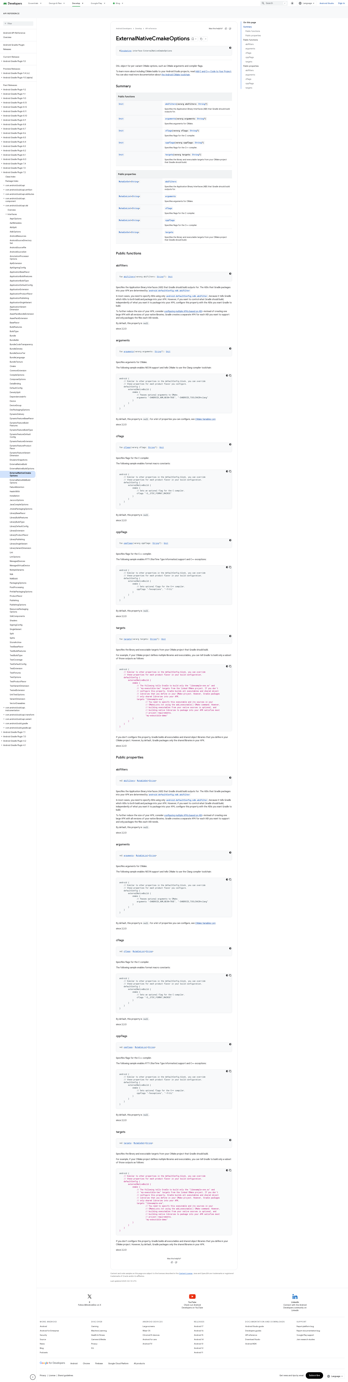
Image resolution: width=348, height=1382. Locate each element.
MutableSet (124, 181)
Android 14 (198, 1339)
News (42, 1344)
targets (169, 154)
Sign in (341, 3)
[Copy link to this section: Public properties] (146, 757)
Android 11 (198, 1352)
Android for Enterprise (49, 1330)
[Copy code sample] (230, 375)
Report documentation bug (308, 1330)
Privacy (94, 1344)
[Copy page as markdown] (201, 39)
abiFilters (170, 104)
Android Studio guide (254, 1326)
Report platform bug (305, 1326)
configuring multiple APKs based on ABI (183, 311)
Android (43, 1326)
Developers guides (253, 1330)
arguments (170, 118)
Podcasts (44, 1352)
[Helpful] (226, 29)
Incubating (126, 50)
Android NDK (251, 1344)
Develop (76, 3)
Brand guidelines (65, 1375)
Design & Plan (55, 3)
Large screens (149, 1326)
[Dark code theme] (230, 47)
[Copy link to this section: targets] (128, 628)
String (201, 104)
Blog (118, 3)
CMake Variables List (205, 419)
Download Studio (252, 1339)
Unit (121, 104)
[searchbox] (18, 23)
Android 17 (198, 1326)
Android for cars (150, 1339)
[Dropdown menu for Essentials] (42, 3)
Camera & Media (98, 1339)
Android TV (147, 1344)
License (52, 1375)
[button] (17, 61)
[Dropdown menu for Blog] (123, 3)
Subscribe (314, 1375)
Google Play (96, 3)
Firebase (99, 1363)
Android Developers (124, 28)
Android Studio (327, 3)
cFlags (168, 130)
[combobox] (274, 3)
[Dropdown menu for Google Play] (105, 3)
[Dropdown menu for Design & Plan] (65, 3)
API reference (11, 13)
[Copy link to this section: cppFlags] (130, 532)
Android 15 (198, 1335)
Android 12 (198, 1348)
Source (43, 1339)
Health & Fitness (98, 1335)
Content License (185, 1273)
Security (43, 1335)
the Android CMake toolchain (175, 74)
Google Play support (305, 1335)
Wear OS (146, 1330)
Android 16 (198, 1330)
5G (92, 1348)
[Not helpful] (230, 29)
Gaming (94, 1326)
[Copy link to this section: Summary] (133, 86)
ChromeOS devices (151, 1335)
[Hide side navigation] (32, 1377)
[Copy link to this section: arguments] (132, 340)
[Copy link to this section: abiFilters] (130, 265)
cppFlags (170, 142)
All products (139, 1363)
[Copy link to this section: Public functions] (144, 253)
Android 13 (198, 1344)
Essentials (33, 3)
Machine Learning (99, 1330)
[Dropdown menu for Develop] (84, 3)
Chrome (86, 1363)
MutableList (125, 196)
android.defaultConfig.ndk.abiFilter (169, 290)
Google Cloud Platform (118, 1363)
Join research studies (306, 1339)
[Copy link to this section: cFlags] (126, 436)
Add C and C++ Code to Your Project (213, 71)
